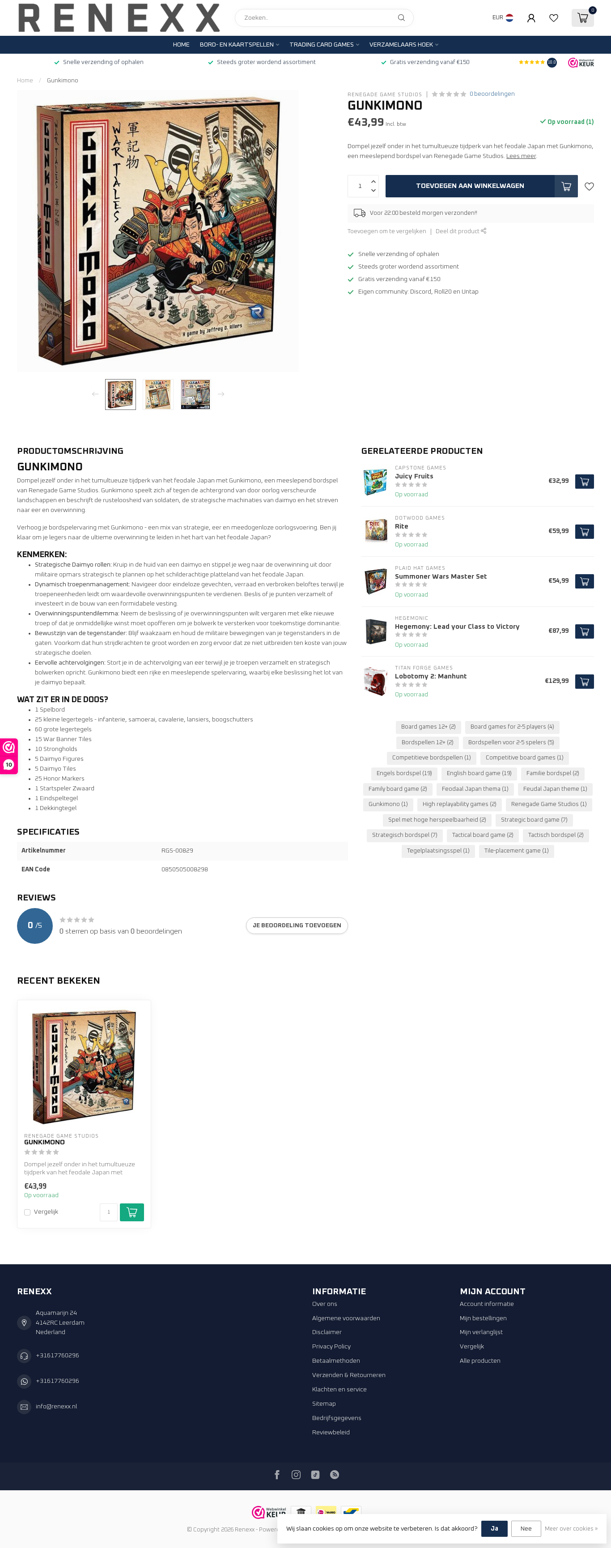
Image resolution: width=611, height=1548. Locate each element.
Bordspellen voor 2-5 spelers (511, 743)
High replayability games (459, 804)
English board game (479, 773)
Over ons (324, 1304)
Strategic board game (534, 820)
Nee (526, 1529)
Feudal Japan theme (555, 789)
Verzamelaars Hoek (401, 45)
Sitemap (324, 1404)
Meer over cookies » (571, 1529)
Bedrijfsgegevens (336, 1418)
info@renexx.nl (56, 1406)
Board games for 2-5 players (512, 727)
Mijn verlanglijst (481, 1332)
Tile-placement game (516, 851)
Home (181, 45)
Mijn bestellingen (483, 1318)
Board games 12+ (428, 727)
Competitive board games (525, 758)
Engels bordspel (404, 773)
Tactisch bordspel (556, 835)
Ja (494, 1529)
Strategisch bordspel (404, 835)
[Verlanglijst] (553, 18)
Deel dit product (458, 232)
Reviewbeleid (331, 1432)
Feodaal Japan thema (475, 789)
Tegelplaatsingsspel (438, 851)
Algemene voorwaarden (346, 1318)
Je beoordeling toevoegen (297, 925)
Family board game (398, 789)
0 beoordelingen (492, 94)
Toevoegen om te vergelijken (387, 232)
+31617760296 (57, 1355)
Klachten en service (339, 1389)
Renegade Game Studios (385, 94)
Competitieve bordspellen (431, 758)
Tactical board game (482, 835)
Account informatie (487, 1304)
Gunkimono (62, 80)
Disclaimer (327, 1332)
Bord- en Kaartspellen (237, 45)
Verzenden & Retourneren (349, 1375)
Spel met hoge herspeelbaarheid (437, 820)
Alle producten (480, 1361)
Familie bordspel (552, 773)
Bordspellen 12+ (428, 743)
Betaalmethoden (336, 1361)
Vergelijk (46, 1212)
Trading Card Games (321, 45)
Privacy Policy (331, 1346)
